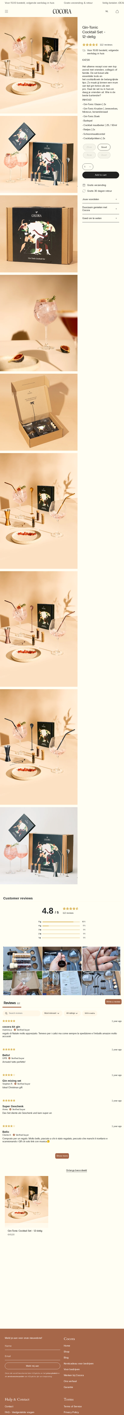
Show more (62, 1155)
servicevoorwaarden (15, 1376)
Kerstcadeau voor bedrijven (79, 1363)
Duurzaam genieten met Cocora (94, 209)
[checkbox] (89, 1013)
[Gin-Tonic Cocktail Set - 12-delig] (26, 1202)
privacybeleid (51, 1373)
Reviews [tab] (12, 1003)
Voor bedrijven (72, 1369)
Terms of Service (73, 1406)
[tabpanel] (62, 1086)
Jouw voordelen (90, 199)
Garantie (68, 1387)
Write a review (113, 1001)
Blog (66, 1357)
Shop (66, 1351)
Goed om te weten (92, 218)
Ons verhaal (70, 1381)
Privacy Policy (71, 1412)
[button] (62, 922)
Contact (9, 1406)
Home (67, 1345)
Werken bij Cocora (74, 1375)
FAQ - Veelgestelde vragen (19, 1412)
